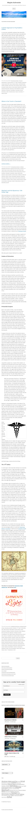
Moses (10, 177)
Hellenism (20, 174)
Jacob (19, 637)
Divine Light (20, 173)
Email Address (6, 686)
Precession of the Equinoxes (18, 643)
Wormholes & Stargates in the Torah (9, 674)
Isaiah (17, 637)
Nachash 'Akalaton (17, 640)
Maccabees (14, 176)
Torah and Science (18, 795)
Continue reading (6, 163)
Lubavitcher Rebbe (16, 788)
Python (5, 645)
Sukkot (24, 179)
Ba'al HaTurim (4, 782)
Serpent (14, 179)
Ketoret (10, 87)
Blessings (12, 171)
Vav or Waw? (4, 670)
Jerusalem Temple (5, 87)
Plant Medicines (17, 88)
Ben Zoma (8, 632)
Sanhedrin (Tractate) (14, 794)
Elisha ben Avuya (19, 634)
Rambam (14, 793)
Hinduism (13, 637)
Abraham (5, 781)
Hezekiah (6, 85)
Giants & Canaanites (5, 666)
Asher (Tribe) (18, 170)
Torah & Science (10, 82)
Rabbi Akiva (15, 645)
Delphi (10, 634)
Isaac (22, 786)
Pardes (22, 642)
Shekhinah (4, 648)
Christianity (9, 782)
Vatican (23, 648)
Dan (8, 634)
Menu (14, 8)
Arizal (22, 781)
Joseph (13, 787)
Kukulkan (9, 638)
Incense (24, 85)
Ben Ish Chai (7, 171)
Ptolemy (8, 179)
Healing (3, 85)
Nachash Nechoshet (5, 88)
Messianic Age (12, 790)
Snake (7, 91)
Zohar (22, 181)
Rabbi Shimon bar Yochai (6, 793)
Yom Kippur (20, 91)
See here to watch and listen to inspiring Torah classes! (13, 705)
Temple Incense (12, 91)
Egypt (20, 782)
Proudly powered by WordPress (7, 809)
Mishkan (7, 177)
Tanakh (13, 181)
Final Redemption (20, 784)
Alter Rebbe (12, 629)
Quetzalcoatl (10, 645)
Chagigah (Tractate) (17, 632)
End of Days (12, 784)
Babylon (23, 631)
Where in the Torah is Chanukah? (11, 101)
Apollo (22, 629)
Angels (19, 781)
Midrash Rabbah (22, 790)
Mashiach (18, 176)
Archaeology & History (15, 166)
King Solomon (10, 788)
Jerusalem (9, 787)
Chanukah (8, 173)
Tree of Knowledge (12, 648)
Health (3, 637)
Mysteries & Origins (15, 80)
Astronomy (16, 631)
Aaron (5, 170)
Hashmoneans (15, 174)
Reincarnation (5, 794)
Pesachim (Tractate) (5, 643)
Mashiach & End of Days (15, 168)
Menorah (3, 177)
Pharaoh (11, 643)
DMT (8, 83)
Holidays (22, 166)
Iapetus (20, 85)
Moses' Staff (23, 87)
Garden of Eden (15, 83)
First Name (5, 690)
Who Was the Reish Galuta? (7, 667)
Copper (16, 173)
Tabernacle (9, 181)
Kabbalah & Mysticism (6, 168)
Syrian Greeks (4, 181)
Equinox (5, 635)
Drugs (11, 83)
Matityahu (23, 176)
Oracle (19, 642)
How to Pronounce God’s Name (8, 675)
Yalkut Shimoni (18, 181)
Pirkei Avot (7, 791)
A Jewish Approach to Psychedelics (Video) (12, 28)
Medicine (19, 87)
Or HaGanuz (4, 179)
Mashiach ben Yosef (19, 638)
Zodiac (3, 649)
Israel (3, 787)
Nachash (12, 640)
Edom (18, 782)
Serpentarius (19, 646)
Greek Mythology (22, 83)
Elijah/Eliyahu (4, 784)
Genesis (19, 786)
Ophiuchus (12, 88)
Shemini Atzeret (20, 179)
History (7, 176)
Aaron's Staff (9, 170)
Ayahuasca (24, 82)
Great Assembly (9, 174)
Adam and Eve (6, 629)
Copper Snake (4, 83)
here (15, 587)
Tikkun (12, 795)
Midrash (16, 790)
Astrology (12, 631)
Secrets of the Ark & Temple (7, 669)
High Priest (11, 85)
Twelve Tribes (19, 648)
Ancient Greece (17, 629)
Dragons (14, 634)
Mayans (3, 640)
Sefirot (11, 179)
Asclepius (20, 82)
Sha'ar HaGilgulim (5, 795)
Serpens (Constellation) (8, 646)
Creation (13, 783)
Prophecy (22, 168)
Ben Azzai (3, 632)
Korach (10, 176)
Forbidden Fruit (10, 635)
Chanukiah (12, 173)
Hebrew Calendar (8, 637)
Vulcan (16, 91)
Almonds (14, 170)
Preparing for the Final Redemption (8, 672)
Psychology (17, 90)
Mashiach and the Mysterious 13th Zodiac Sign (12, 191)
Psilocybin (8, 90)
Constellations (4, 634)
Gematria (3, 174)
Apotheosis (4, 631)
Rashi (19, 793)
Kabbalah (5, 638)
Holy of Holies (16, 85)
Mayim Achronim (14, 3)
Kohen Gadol (14, 87)
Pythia (3, 645)
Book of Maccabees (18, 171)
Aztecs (20, 631)
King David (4, 788)
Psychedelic (12, 90)
